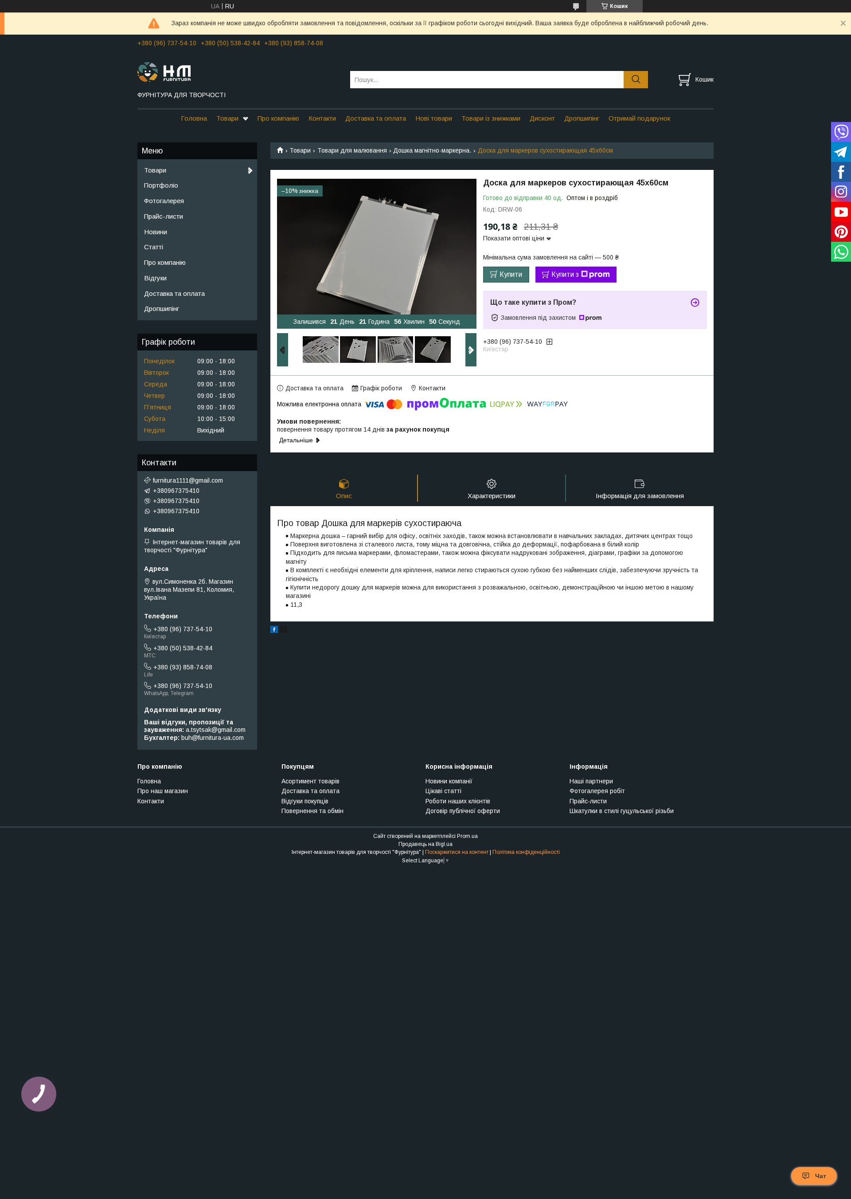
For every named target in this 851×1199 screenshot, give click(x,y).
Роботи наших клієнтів (458, 801)
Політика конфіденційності (526, 852)
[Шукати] (636, 79)
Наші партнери (591, 781)
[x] (283, 630)
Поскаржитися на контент (456, 852)
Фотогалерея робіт (597, 790)
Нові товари (433, 118)
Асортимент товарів (310, 781)
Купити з (565, 274)
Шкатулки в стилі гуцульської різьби (622, 810)
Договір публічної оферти (463, 810)
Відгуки (155, 278)
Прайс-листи (163, 216)
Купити (511, 274)
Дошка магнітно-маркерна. (432, 150)
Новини (155, 232)
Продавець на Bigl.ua (425, 844)
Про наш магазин (162, 790)
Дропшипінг (581, 118)
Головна (194, 118)
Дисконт (542, 118)
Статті (153, 247)
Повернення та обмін (312, 810)
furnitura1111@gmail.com (188, 480)
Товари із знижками (490, 118)
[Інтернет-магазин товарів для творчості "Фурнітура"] (238, 71)
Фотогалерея (164, 200)
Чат (820, 1175)
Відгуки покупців (304, 801)
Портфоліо (161, 185)
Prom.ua (467, 836)
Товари (227, 118)
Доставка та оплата (375, 118)
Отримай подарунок (639, 118)
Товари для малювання (352, 150)
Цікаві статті (443, 790)
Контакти (322, 118)
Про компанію (278, 118)
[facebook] (274, 630)
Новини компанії (449, 781)
